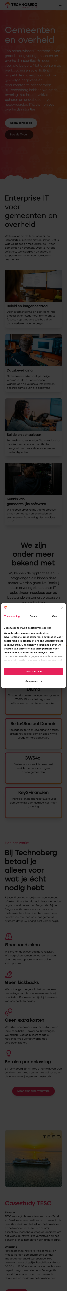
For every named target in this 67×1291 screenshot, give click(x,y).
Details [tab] (34, 616)
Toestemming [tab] (12, 616)
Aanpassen (31, 681)
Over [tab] (55, 616)
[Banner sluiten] (62, 607)
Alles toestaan (34, 671)
